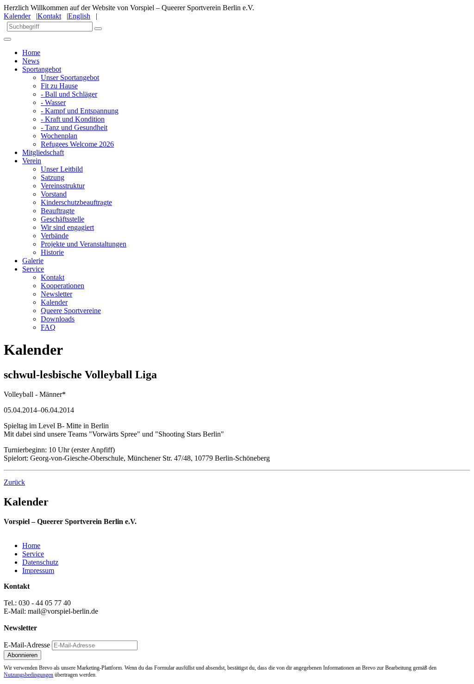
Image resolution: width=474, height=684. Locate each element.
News (30, 61)
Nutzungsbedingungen (28, 675)
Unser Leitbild (62, 169)
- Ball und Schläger (69, 94)
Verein (31, 161)
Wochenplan (59, 136)
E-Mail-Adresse (27, 645)
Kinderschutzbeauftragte (76, 202)
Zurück (14, 482)
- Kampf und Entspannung (79, 111)
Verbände (55, 236)
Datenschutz (40, 562)
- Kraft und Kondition (73, 119)
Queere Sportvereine (71, 310)
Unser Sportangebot (70, 77)
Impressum (38, 570)
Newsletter (56, 294)
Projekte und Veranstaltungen (83, 244)
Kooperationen (62, 286)
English (79, 16)
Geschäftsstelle (62, 219)
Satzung (52, 177)
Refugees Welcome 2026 (77, 144)
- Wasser (53, 102)
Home (31, 52)
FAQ (48, 327)
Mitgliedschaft (43, 152)
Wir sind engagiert (67, 227)
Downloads (58, 319)
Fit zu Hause (59, 86)
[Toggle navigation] (7, 39)
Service (33, 269)
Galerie (33, 261)
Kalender (17, 16)
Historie (52, 252)
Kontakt (49, 16)
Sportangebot (41, 69)
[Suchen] (98, 28)
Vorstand (54, 194)
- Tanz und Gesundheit (74, 127)
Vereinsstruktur (63, 186)
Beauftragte (58, 211)
